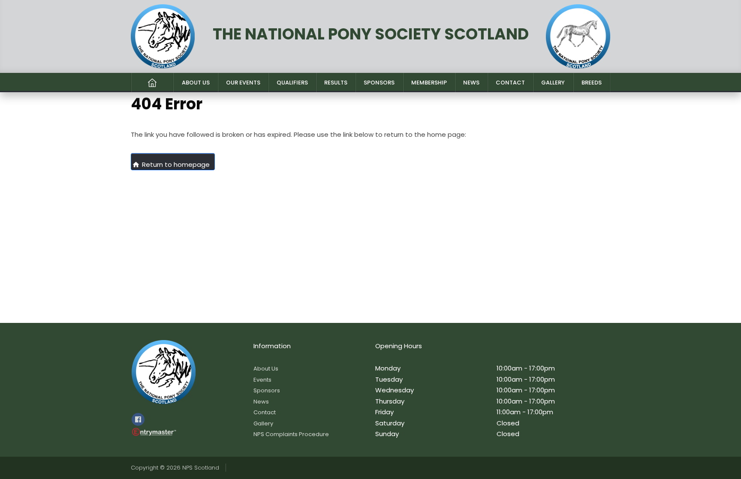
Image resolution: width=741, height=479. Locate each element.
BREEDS (591, 82)
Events (262, 380)
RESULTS (335, 82)
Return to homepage (171, 164)
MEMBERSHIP (429, 82)
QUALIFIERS (292, 82)
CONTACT (510, 82)
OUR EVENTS (243, 82)
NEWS (471, 82)
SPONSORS (379, 82)
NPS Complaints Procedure (291, 434)
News (261, 402)
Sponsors (266, 390)
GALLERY (553, 82)
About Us (265, 369)
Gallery (263, 423)
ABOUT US (196, 82)
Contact (264, 412)
